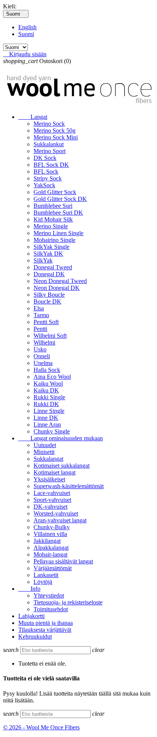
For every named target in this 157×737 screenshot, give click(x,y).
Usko (40, 349)
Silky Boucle (49, 294)
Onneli (42, 356)
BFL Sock (46, 171)
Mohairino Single (54, 240)
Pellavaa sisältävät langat (63, 561)
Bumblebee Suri (53, 205)
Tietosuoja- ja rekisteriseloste (68, 602)
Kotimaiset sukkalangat (62, 465)
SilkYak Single (51, 247)
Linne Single (49, 411)
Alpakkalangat (51, 547)
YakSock (44, 185)
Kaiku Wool (48, 383)
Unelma (43, 363)
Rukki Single (49, 397)
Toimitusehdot (51, 609)
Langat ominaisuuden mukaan (60, 438)
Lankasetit (46, 575)
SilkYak (43, 260)
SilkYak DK (48, 253)
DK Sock (45, 158)
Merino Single (51, 226)
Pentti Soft (46, 322)
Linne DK (46, 417)
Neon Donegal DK (57, 288)
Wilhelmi (44, 342)
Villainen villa (50, 534)
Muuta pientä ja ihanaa (45, 623)
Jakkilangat (47, 541)
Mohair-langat (50, 554)
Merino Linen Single (58, 233)
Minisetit (44, 452)
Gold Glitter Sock (55, 192)
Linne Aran (47, 424)
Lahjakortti (31, 616)
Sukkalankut (49, 144)
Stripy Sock (48, 178)
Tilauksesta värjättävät (44, 629)
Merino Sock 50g (54, 130)
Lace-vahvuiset (52, 493)
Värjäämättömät (53, 568)
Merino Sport (50, 151)
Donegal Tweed (53, 267)
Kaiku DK (46, 390)
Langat (32, 117)
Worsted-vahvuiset (56, 513)
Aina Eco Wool (52, 376)
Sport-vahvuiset (52, 500)
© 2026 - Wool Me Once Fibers (41, 727)
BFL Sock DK (51, 164)
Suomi (26, 34)
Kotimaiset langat (54, 472)
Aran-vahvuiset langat (60, 520)
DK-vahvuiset (50, 506)
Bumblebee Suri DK (58, 212)
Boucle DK (47, 301)
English (27, 27)
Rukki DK (46, 404)
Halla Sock (47, 370)
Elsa (39, 308)
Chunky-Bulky (52, 527)
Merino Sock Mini (56, 137)
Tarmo (41, 315)
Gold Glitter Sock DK (60, 199)
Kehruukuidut (35, 636)
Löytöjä (43, 582)
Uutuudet (45, 445)
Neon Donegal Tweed (60, 281)
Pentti (40, 329)
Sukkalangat (48, 458)
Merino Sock (49, 123)
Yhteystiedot (49, 595)
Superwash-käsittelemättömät (69, 486)
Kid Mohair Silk (53, 219)
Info (29, 588)
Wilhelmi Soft (50, 335)
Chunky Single (52, 431)
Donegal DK (49, 274)
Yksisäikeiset (49, 479)
